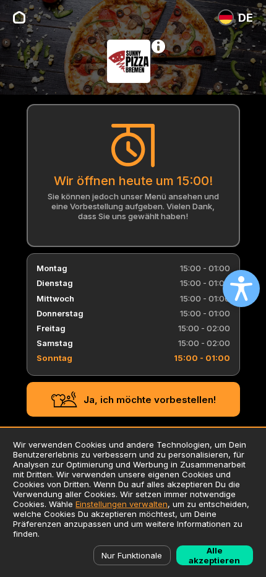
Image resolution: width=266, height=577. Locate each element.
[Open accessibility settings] (241, 288)
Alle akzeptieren (214, 555)
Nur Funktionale (131, 555)
